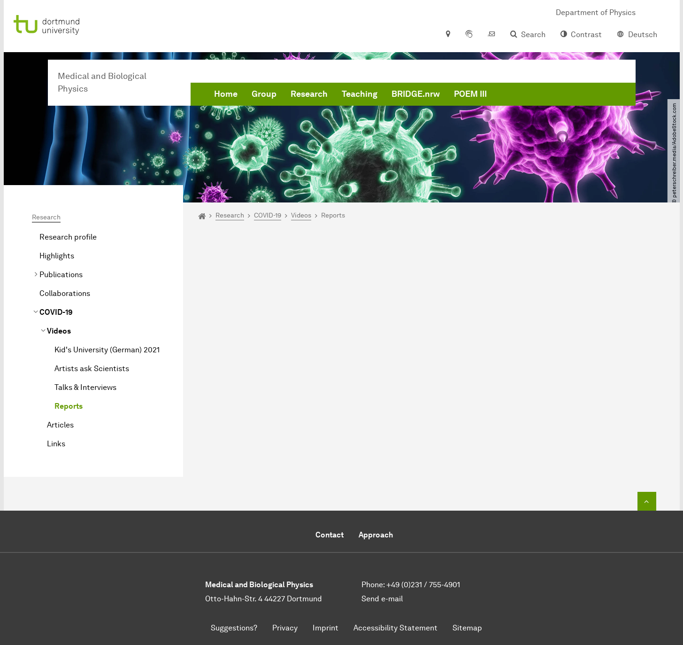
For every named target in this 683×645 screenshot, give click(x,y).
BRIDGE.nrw (415, 94)
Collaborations (64, 293)
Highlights (56, 255)
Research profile (68, 237)
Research (309, 94)
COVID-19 (56, 312)
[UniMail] (491, 34)
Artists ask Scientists (91, 368)
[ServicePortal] (469, 34)
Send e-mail (382, 598)
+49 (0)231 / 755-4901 (423, 584)
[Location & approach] (447, 34)
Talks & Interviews (85, 387)
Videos (59, 330)
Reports (68, 406)
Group (264, 94)
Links (56, 443)
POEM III (470, 94)
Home (226, 94)
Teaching (359, 94)
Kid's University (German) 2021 (107, 349)
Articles (60, 424)
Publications (61, 274)
